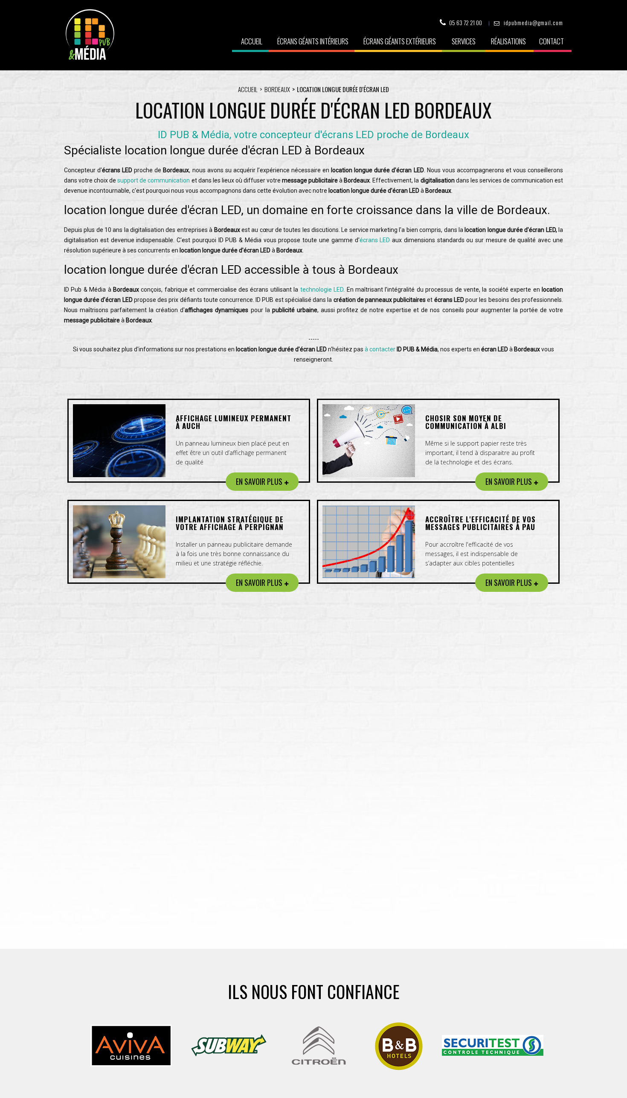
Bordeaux (277, 89)
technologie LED (321, 289)
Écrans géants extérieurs (399, 41)
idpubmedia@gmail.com (533, 22)
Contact (551, 41)
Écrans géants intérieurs (312, 41)
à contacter (380, 349)
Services (464, 41)
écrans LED (375, 240)
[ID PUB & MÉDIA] (89, 34)
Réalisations (508, 41)
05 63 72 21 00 (465, 22)
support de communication (153, 180)
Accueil (251, 41)
